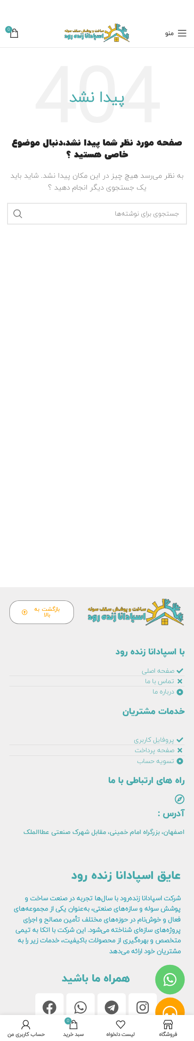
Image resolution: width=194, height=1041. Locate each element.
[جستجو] (18, 214)
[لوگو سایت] (97, 33)
